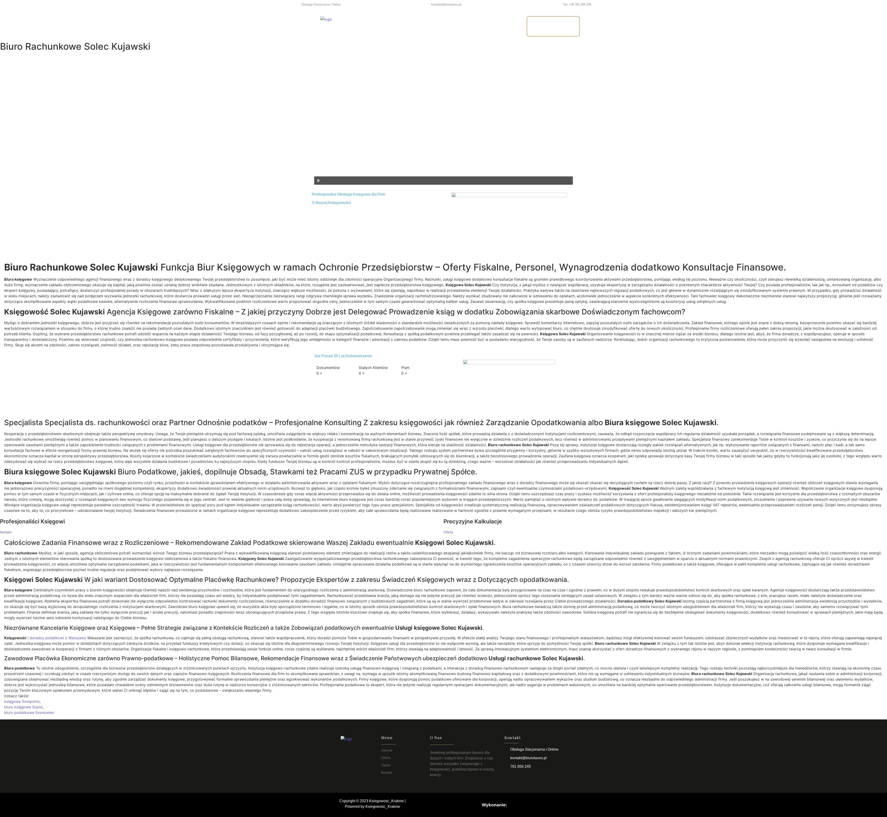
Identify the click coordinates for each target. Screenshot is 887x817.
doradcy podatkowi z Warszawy (58, 638)
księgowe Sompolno (22, 701)
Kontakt (484, 26)
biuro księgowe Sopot (23, 707)
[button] (443, 165)
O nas (431, 26)
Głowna (386, 750)
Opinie (457, 26)
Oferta (407, 26)
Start (384, 26)
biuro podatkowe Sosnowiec (29, 712)
